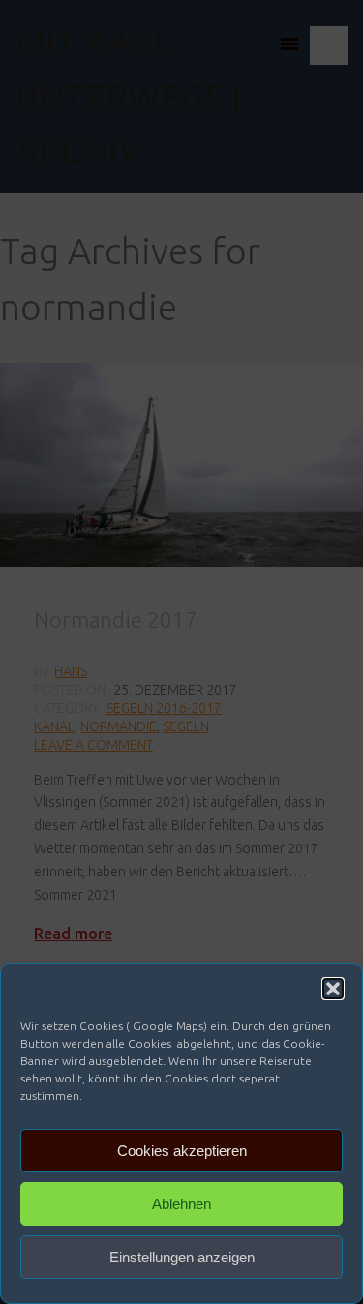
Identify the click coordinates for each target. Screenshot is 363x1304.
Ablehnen (181, 1204)
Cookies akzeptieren (182, 1150)
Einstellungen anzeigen (182, 1257)
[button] (333, 988)
